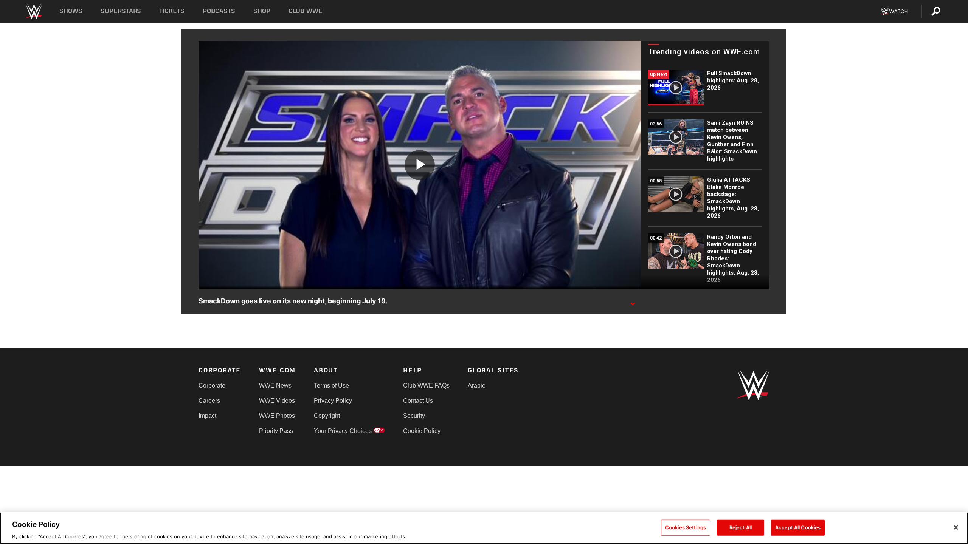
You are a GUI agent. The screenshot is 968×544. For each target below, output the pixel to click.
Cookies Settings (685, 527)
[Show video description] (632, 301)
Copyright (327, 416)
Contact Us (418, 400)
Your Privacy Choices (343, 431)
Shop (261, 11)
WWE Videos (277, 400)
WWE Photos (277, 416)
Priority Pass (276, 431)
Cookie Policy (422, 431)
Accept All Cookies (798, 527)
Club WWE (306, 11)
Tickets (172, 11)
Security (414, 416)
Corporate (212, 385)
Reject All (740, 527)
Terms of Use (331, 385)
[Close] (956, 527)
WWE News (275, 385)
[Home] (33, 11)
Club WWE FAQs (426, 385)
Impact (207, 416)
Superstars (121, 11)
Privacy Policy (333, 400)
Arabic (476, 385)
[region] (484, 528)
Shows (70, 11)
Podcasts (219, 11)
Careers (209, 400)
